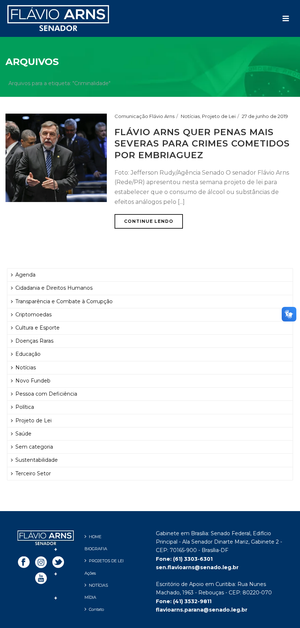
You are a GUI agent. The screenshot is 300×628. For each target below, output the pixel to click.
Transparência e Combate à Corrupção (64, 301)
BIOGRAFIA (96, 548)
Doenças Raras (34, 341)
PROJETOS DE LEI (106, 560)
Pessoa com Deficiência (46, 394)
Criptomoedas (33, 314)
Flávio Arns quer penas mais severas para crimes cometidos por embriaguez (202, 143)
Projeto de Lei (219, 116)
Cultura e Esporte (37, 327)
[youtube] (41, 578)
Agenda (25, 274)
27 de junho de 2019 (265, 116)
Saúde (23, 433)
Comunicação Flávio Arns (145, 116)
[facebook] (24, 562)
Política (24, 407)
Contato (96, 609)
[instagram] (41, 562)
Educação (28, 354)
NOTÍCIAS (98, 585)
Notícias (190, 116)
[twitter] (58, 562)
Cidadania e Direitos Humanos (54, 288)
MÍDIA (90, 597)
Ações (90, 573)
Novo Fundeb (32, 380)
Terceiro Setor (33, 473)
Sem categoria (34, 447)
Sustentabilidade (36, 460)
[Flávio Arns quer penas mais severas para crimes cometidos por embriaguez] (56, 157)
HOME (95, 536)
